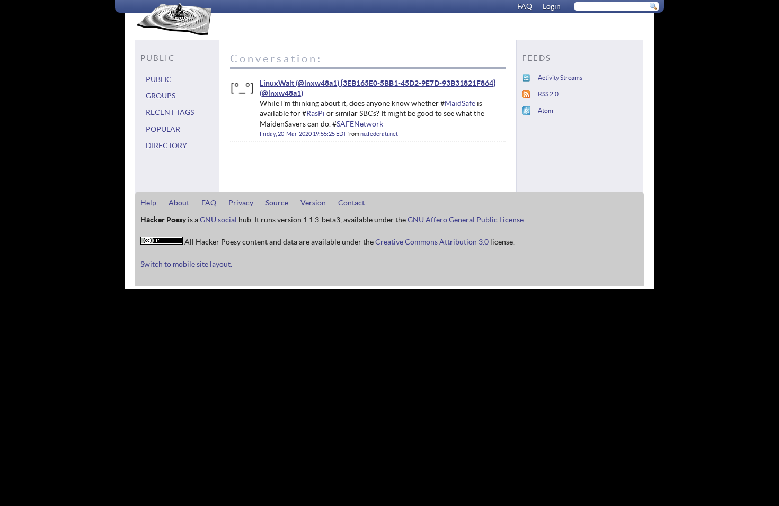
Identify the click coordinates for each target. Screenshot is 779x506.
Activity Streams (560, 77)
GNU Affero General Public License (466, 219)
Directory (166, 145)
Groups (160, 96)
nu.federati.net (379, 134)
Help (148, 202)
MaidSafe (460, 103)
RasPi (315, 113)
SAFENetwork (360, 124)
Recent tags (170, 112)
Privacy (240, 202)
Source (276, 202)
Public (159, 79)
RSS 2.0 (548, 94)
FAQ (524, 6)
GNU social (218, 219)
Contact (351, 202)
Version (313, 202)
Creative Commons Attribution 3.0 (432, 242)
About (179, 202)
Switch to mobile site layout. (186, 264)
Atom (545, 110)
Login (552, 6)
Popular (163, 129)
